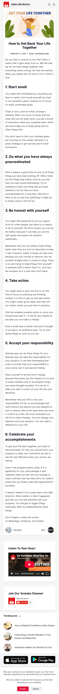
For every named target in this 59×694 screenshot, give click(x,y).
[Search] (49, 4)
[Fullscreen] (47, 573)
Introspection (42, 54)
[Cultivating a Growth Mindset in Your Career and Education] (8, 636)
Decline (36, 689)
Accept (23, 689)
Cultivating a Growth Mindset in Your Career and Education (33, 636)
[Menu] (54, 4)
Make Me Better (20, 4)
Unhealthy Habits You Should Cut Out (33, 647)
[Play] (12, 573)
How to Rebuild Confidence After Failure (35, 625)
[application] (29, 564)
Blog (31, 54)
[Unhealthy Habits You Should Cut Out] (8, 647)
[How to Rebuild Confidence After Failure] (8, 625)
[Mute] (42, 573)
